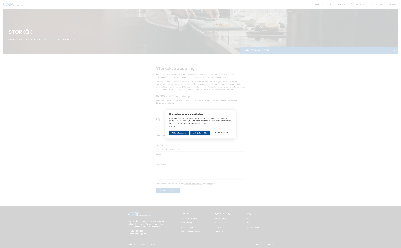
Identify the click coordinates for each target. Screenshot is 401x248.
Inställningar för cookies (221, 132)
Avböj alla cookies (200, 133)
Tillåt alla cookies (179, 133)
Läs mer (172, 126)
